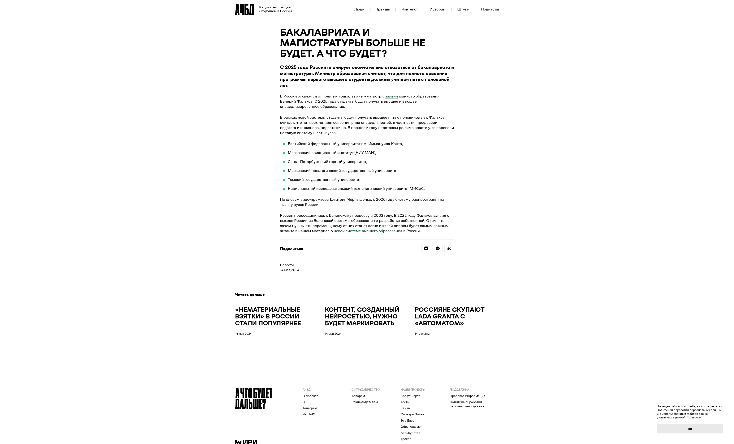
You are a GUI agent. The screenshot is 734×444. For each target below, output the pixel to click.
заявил (391, 96)
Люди (359, 9)
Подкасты (490, 9)
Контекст (410, 9)
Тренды (383, 9)
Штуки (463, 9)
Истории (437, 9)
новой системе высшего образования (368, 231)
